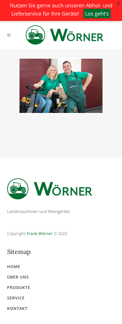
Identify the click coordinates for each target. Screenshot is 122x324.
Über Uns (18, 277)
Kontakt (17, 308)
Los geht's (97, 13)
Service (16, 298)
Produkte (18, 287)
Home (13, 266)
